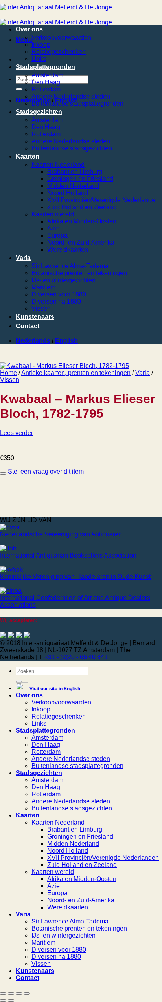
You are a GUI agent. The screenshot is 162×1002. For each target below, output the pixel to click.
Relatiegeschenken (58, 51)
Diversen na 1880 (56, 301)
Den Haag (45, 82)
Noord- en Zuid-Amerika (80, 242)
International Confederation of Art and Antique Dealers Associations (75, 601)
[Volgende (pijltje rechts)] (11, 1000)
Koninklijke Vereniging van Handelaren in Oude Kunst (75, 576)
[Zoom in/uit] (3, 993)
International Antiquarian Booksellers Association (68, 555)
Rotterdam (46, 89)
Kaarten (27, 156)
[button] (24, 40)
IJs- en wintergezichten (63, 280)
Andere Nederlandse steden (70, 96)
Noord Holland (67, 193)
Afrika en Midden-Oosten (81, 221)
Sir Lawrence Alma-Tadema (70, 266)
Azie (53, 228)
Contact (27, 326)
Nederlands (33, 340)
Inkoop (40, 44)
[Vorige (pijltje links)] (3, 1000)
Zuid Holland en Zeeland (82, 207)
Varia (23, 257)
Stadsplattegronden (45, 67)
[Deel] (19, 993)
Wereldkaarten (67, 249)
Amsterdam (47, 75)
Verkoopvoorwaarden (61, 37)
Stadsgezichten (39, 111)
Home (8, 372)
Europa (57, 235)
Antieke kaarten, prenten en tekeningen (76, 372)
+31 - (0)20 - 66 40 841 (76, 657)
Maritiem (43, 287)
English (66, 340)
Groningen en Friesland (80, 179)
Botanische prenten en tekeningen (79, 273)
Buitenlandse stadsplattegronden (77, 103)
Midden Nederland (73, 186)
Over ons (29, 29)
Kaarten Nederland (58, 164)
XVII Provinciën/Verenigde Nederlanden (103, 200)
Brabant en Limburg (74, 171)
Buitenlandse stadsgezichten (71, 148)
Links (38, 58)
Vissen (41, 308)
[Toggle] (3, 473)
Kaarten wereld (52, 214)
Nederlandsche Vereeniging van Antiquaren (61, 534)
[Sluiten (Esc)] (27, 993)
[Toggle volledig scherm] (11, 993)
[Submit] (19, 89)
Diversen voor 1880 (58, 294)
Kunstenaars (35, 316)
